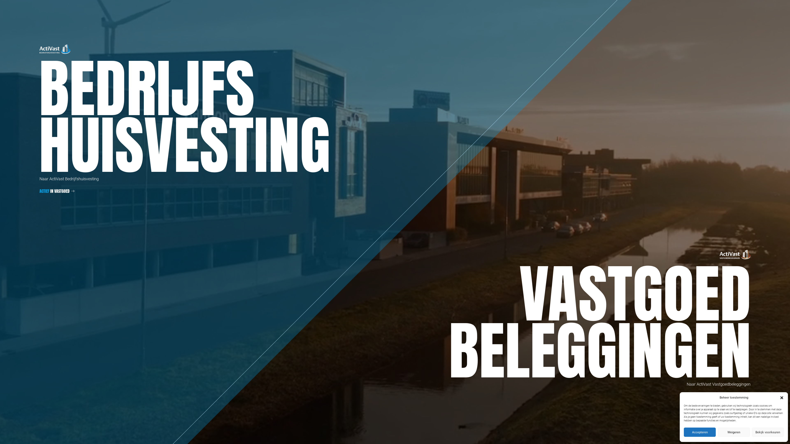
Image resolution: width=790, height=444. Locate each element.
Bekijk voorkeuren (767, 432)
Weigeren (733, 432)
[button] (782, 397)
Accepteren (700, 432)
